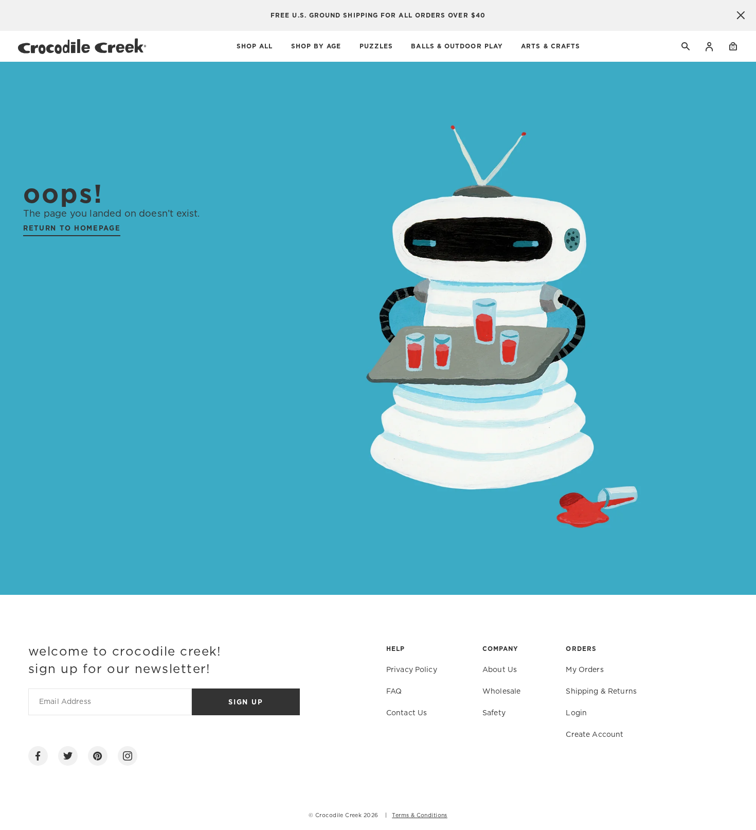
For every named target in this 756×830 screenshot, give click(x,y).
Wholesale (501, 691)
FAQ (394, 691)
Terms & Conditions (419, 815)
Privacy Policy (411, 670)
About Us (499, 670)
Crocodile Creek (338, 815)
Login (709, 46)
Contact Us (406, 713)
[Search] (686, 46)
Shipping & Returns (601, 691)
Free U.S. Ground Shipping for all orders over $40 (378, 15)
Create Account (594, 734)
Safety (494, 713)
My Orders (584, 670)
